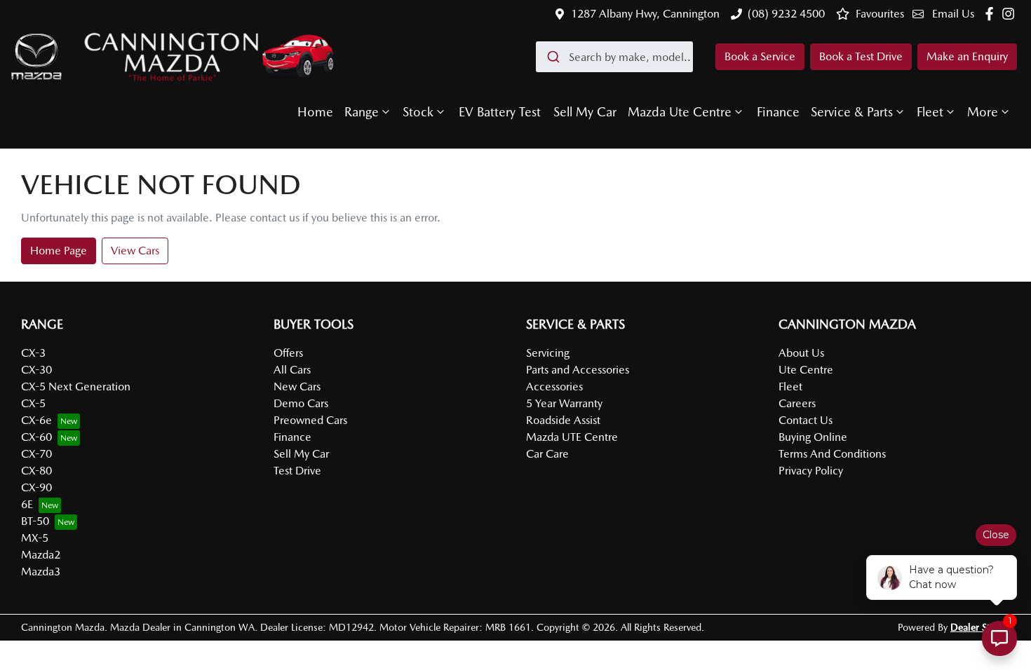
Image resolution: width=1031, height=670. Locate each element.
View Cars (135, 250)
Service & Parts (852, 111)
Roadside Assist (563, 420)
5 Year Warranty (564, 403)
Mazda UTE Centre (572, 437)
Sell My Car (584, 111)
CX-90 (36, 487)
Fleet (930, 111)
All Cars (292, 369)
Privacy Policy (811, 470)
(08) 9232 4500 (786, 13)
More (982, 111)
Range (361, 111)
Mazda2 (40, 554)
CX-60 (36, 437)
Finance (778, 111)
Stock (418, 111)
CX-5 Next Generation (75, 386)
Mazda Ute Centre (680, 111)
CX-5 (33, 403)
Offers (288, 353)
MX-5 (34, 538)
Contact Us (806, 420)
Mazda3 (40, 571)
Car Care (547, 453)
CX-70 (36, 453)
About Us (801, 353)
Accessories (554, 386)
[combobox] (614, 56)
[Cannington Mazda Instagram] (1011, 13)
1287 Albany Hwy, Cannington (645, 13)
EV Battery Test (500, 111)
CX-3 (33, 353)
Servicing (548, 353)
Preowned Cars (310, 420)
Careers (797, 403)
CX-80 (36, 470)
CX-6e (36, 420)
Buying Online (813, 437)
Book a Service (760, 56)
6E (27, 504)
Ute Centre (806, 369)
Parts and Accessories (577, 369)
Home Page (58, 250)
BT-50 (35, 521)
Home (315, 111)
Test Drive (297, 470)
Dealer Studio (980, 627)
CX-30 (36, 369)
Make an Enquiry (967, 56)
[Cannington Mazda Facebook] (992, 13)
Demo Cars (301, 403)
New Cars (297, 386)
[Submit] (552, 56)
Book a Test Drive (861, 56)
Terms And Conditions (832, 453)
